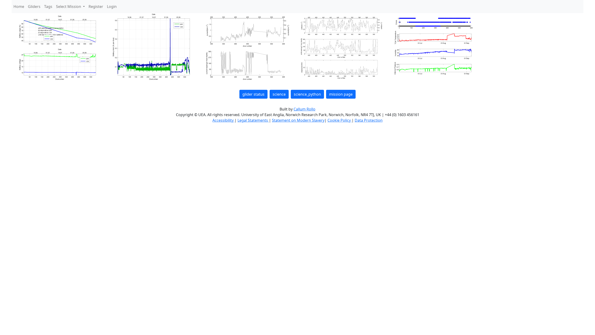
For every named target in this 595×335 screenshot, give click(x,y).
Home (18, 6)
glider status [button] (253, 94)
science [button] (279, 94)
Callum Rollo (304, 109)
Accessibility (223, 120)
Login (112, 6)
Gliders (34, 6)
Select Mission (69, 6)
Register (96, 6)
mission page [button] (341, 94)
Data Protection (369, 120)
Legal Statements (253, 120)
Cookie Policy (339, 120)
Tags (48, 6)
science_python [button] (307, 94)
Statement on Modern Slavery (298, 120)
